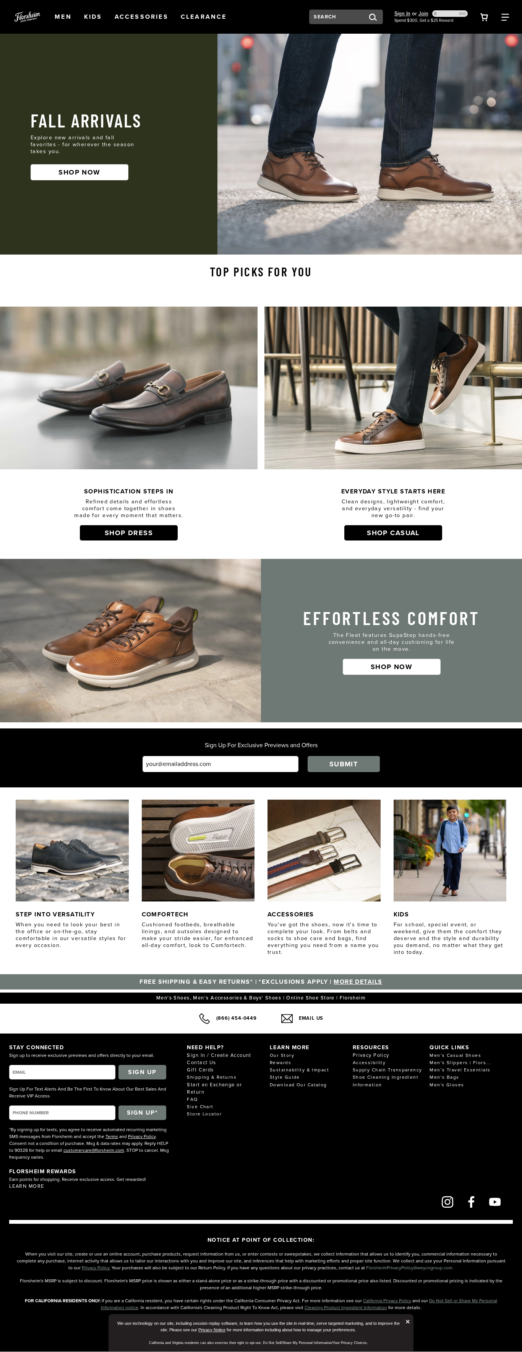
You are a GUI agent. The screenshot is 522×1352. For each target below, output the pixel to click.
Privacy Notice (211, 1330)
